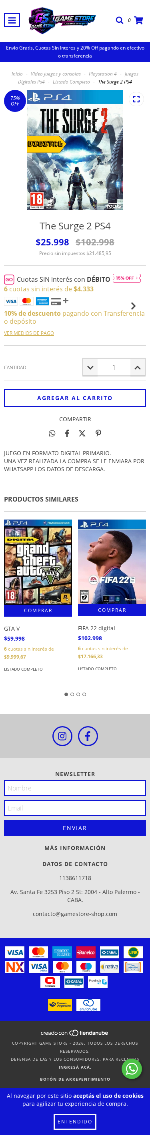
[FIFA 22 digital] (112, 562)
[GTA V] (38, 562)
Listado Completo (71, 81)
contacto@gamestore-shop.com (75, 914)
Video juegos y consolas (56, 73)
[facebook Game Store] (88, 736)
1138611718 (75, 878)
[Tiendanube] (75, 1035)
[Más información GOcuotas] (127, 279)
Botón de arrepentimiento (75, 1079)
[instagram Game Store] (62, 736)
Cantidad (15, 367)
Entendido (75, 1121)
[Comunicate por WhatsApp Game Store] (132, 1069)
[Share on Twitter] (82, 433)
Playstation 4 (103, 73)
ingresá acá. (75, 1067)
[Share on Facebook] (67, 433)
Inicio (17, 73)
